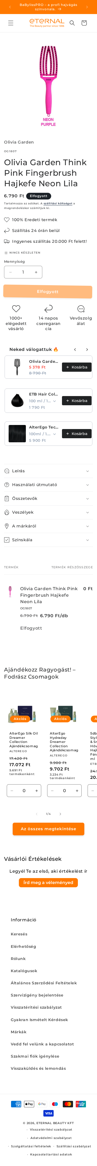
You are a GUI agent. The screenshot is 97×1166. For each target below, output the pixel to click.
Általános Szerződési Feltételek (44, 983)
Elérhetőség (23, 946)
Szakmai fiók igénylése (35, 1056)
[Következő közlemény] (87, 7)
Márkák (19, 1031)
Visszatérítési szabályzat (36, 1007)
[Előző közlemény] (10, 7)
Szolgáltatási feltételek (31, 1146)
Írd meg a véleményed (48, 882)
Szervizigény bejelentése (37, 995)
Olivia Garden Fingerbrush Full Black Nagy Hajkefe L (44, 361)
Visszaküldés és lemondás (38, 1068)
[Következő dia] (60, 814)
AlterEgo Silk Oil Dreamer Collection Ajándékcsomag (23, 739)
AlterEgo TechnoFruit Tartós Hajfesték (44, 427)
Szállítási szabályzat (74, 1146)
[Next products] (87, 349)
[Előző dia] (37, 814)
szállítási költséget (58, 203)
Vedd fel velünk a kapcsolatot (42, 1044)
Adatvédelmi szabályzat (51, 1138)
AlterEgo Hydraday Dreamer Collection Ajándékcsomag (64, 741)
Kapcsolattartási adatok (51, 1154)
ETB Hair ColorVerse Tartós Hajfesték (44, 394)
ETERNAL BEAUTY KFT (55, 1123)
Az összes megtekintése (48, 828)
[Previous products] (75, 349)
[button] (11, 23)
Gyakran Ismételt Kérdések (39, 1019)
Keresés (19, 934)
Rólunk (18, 958)
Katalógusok (24, 970)
